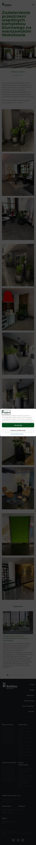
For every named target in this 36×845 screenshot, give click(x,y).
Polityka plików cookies (17, 434)
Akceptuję (18, 425)
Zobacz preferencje (18, 430)
